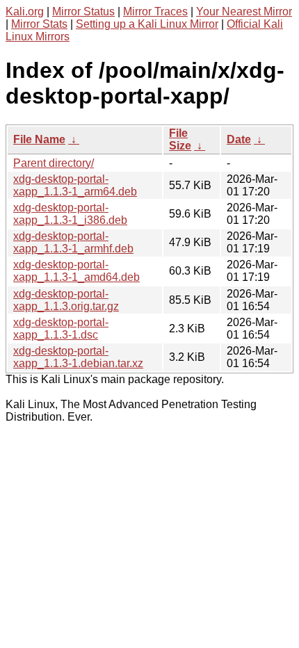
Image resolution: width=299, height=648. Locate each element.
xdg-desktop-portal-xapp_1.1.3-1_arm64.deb (75, 185)
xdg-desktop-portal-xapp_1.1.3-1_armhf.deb (73, 242)
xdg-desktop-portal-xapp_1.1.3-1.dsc (60, 328)
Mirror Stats (39, 24)
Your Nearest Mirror (244, 11)
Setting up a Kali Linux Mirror (147, 24)
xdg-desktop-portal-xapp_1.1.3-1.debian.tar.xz (78, 357)
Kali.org (25, 11)
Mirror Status (83, 11)
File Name (39, 139)
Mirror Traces (155, 11)
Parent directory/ (53, 163)
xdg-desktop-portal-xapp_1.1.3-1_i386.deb (70, 214)
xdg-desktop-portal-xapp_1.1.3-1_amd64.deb (76, 271)
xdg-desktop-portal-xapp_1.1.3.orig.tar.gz (66, 300)
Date (239, 139)
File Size (180, 139)
